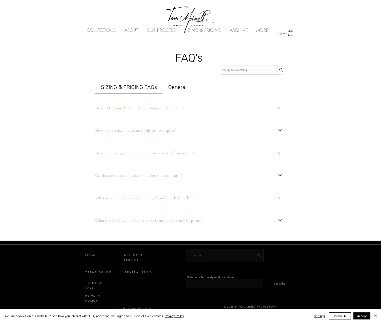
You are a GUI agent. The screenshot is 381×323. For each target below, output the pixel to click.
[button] (131, 33)
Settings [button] (319, 316)
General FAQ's (138, 272)
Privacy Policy (174, 316)
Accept (362, 316)
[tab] (128, 87)
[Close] (375, 315)
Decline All (339, 316)
